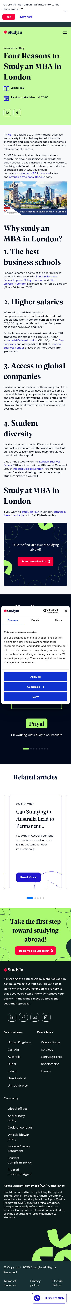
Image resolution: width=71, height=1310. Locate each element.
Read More (28, 877)
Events (46, 1071)
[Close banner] (66, 611)
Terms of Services (10, 1283)
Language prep (52, 1057)
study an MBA (30, 512)
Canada (13, 1049)
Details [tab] (35, 620)
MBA (10, 134)
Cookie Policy (58, 1283)
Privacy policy (35, 1283)
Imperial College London (28, 280)
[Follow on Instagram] (46, 1017)
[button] (26, 749)
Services (47, 1049)
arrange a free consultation (26, 177)
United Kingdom (19, 1042)
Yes (8, 16)
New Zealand (17, 1078)
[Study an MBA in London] (36, 214)
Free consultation (34, 561)
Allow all (35, 676)
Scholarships (50, 1064)
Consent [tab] (13, 620)
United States (18, 1085)
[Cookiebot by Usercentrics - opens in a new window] (44, 611)
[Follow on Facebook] (23, 1017)
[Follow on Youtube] (35, 1017)
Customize (33, 686)
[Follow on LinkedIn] (12, 1017)
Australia (14, 1057)
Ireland (12, 1071)
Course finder (50, 1042)
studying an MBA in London (32, 173)
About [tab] (58, 620)
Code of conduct (20, 1127)
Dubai (12, 1064)
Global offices (18, 1109)
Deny (35, 696)
